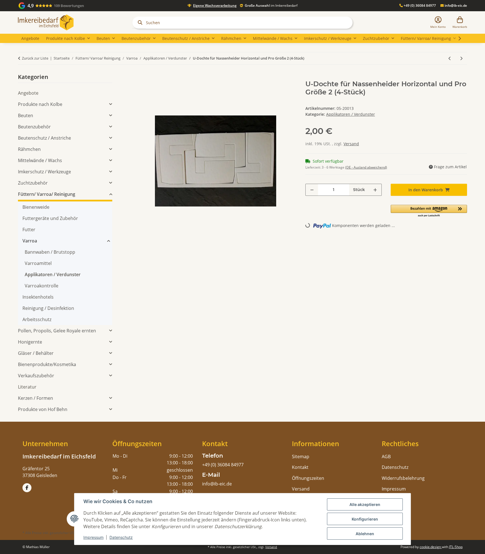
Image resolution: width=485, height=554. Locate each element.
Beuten (25, 115)
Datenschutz (121, 537)
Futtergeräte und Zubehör (50, 218)
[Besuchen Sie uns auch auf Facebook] (26, 487)
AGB (386, 456)
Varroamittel (38, 263)
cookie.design (431, 546)
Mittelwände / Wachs (40, 160)
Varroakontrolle (41, 286)
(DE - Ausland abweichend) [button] (366, 167)
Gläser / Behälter (36, 353)
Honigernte (30, 342)
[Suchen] (139, 22)
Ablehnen (365, 533)
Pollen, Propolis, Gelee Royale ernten (57, 331)
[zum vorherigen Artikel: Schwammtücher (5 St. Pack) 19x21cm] (450, 58)
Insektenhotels (38, 297)
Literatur (27, 387)
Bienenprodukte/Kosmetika (47, 364)
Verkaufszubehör (36, 376)
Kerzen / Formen (35, 398)
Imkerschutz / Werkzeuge (44, 172)
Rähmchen (29, 149)
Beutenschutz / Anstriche (44, 138)
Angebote (28, 93)
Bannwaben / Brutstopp (50, 252)
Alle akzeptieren (364, 504)
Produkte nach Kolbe (40, 104)
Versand (351, 143)
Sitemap (300, 456)
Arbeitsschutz (36, 319)
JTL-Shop (456, 546)
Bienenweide (35, 207)
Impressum (93, 537)
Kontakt (300, 467)
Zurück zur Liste (35, 58)
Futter (28, 229)
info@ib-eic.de (455, 5)
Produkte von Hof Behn (42, 409)
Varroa (29, 241)
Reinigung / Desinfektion (48, 308)
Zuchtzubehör (33, 183)
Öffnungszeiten (308, 478)
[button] (438, 22)
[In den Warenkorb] (139, 77)
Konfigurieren (365, 519)
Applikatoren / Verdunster (350, 114)
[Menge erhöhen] (375, 190)
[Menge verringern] (312, 190)
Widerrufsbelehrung (403, 478)
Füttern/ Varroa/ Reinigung (46, 194)
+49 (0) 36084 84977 (419, 5)
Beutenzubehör (34, 127)
